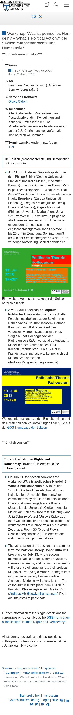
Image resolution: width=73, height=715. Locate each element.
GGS (36, 16)
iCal (11, 147)
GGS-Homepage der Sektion (27, 427)
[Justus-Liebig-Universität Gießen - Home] (17, 6)
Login (45, 700)
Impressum (50, 695)
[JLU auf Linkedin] (68, 700)
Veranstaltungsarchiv (36, 672)
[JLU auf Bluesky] (32, 704)
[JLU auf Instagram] (62, 700)
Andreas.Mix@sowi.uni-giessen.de (33, 593)
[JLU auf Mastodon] (37, 704)
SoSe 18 (58, 672)
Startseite (8, 668)
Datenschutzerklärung (24, 700)
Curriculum (12, 672)
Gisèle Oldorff (17, 101)
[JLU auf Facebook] (47, 704)
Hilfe (55, 700)
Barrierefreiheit (30, 695)
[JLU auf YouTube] (42, 704)
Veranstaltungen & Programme (36, 668)
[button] (47, 4)
